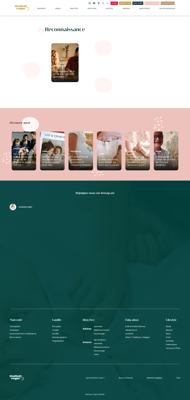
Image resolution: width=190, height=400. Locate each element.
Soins (96, 354)
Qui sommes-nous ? (95, 378)
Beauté (169, 330)
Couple (55, 330)
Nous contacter (126, 378)
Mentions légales (154, 378)
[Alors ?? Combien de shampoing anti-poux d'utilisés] (95, 225)
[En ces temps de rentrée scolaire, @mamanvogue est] (37, 270)
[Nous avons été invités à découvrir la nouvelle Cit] (37, 225)
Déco (168, 334)
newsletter (125, 3)
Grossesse (14, 330)
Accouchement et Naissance (23, 334)
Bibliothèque (144, 9)
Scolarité (129, 334)
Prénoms (126, 9)
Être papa (56, 326)
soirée (114, 3)
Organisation (58, 341)
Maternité (41, 9)
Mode (168, 326)
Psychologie (99, 334)
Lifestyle (109, 9)
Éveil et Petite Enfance (135, 326)
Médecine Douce (101, 330)
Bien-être (74, 9)
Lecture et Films (173, 348)
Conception (15, 326)
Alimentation (100, 340)
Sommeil (98, 326)
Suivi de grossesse (167, 9)
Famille (58, 9)
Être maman (15, 337)
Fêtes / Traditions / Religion (137, 337)
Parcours (138, 3)
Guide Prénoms (152, 3)
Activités (170, 341)
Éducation (92, 9)
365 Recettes (167, 3)
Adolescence (131, 330)
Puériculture (171, 344)
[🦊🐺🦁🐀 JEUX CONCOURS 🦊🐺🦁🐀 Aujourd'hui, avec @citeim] (152, 270)
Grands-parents (59, 337)
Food (168, 337)
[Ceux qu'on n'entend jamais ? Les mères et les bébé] (95, 270)
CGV (178, 378)
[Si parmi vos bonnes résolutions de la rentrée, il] (152, 225)
